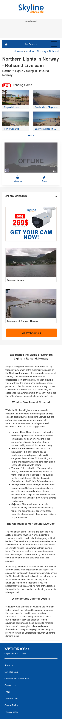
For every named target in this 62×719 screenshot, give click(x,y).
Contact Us (10, 685)
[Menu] (54, 44)
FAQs (7, 691)
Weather (18, 181)
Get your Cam (12, 671)
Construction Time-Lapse (17, 678)
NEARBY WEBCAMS (16, 196)
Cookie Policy (11, 705)
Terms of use (11, 698)
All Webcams (31, 333)
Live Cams (29, 44)
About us (9, 665)
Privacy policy (11, 711)
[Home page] (6, 44)
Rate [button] (44, 181)
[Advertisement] (31, 30)
